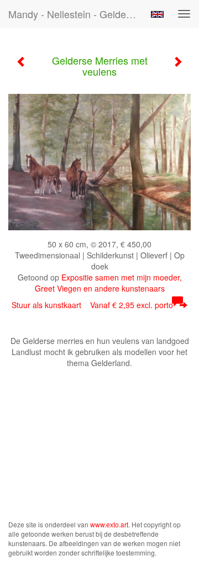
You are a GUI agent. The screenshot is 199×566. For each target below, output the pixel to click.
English (157, 14)
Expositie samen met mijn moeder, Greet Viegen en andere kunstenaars (108, 283)
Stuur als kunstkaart (92, 304)
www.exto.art (109, 524)
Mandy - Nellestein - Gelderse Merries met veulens (76, 14)
